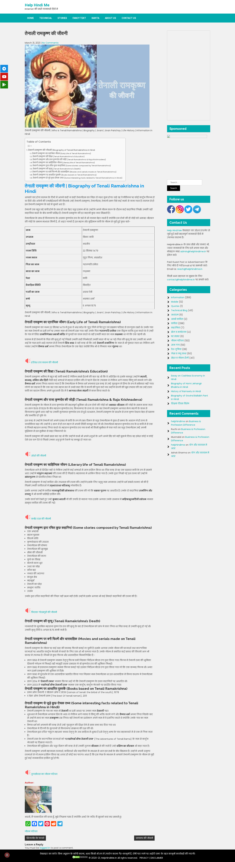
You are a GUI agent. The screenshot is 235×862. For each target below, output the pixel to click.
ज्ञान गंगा (175, 344)
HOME (30, 18)
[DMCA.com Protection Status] (80, 857)
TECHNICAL (45, 18)
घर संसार (175, 336)
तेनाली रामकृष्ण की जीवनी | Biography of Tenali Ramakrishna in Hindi (61, 150)
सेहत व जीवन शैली (180, 357)
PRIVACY (144, 857)
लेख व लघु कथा (178, 353)
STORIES (62, 18)
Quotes (175, 306)
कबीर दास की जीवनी (41, 518)
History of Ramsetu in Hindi (186, 391)
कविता (174, 323)
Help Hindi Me (37, 5)
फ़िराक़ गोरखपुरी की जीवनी (44, 612)
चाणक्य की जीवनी (144, 838)
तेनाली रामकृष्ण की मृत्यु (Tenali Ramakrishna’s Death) (57, 168)
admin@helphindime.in (193, 251)
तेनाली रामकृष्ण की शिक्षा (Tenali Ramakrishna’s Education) (58, 156)
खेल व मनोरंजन (178, 332)
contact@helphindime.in (181, 279)
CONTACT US (129, 18)
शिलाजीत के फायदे (35, 838)
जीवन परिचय (31, 831)
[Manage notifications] (7, 855)
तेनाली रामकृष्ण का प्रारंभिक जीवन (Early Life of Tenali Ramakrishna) (61, 153)
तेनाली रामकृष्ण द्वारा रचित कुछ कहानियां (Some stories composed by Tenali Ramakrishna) (71, 165)
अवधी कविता (177, 319)
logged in (45, 847)
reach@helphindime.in (189, 269)
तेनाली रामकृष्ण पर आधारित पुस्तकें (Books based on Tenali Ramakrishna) (65, 175)
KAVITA (95, 18)
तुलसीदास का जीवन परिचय (44, 774)
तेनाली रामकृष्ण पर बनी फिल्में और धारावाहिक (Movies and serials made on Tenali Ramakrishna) (74, 172)
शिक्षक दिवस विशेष (180, 403)
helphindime (178, 421)
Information (177, 297)
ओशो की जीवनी (38, 455)
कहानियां (175, 327)
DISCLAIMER (157, 857)
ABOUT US (110, 18)
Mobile (174, 301)
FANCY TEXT (79, 18)
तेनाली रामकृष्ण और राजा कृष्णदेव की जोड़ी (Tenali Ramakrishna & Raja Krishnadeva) (69, 159)
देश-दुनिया (176, 349)
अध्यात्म (175, 314)
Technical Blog (179, 310)
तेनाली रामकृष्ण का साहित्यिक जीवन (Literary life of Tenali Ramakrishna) (63, 162)
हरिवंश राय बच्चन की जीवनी (44, 362)
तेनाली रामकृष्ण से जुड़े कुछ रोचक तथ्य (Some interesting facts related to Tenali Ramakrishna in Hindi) (77, 178)
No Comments (50, 42)
